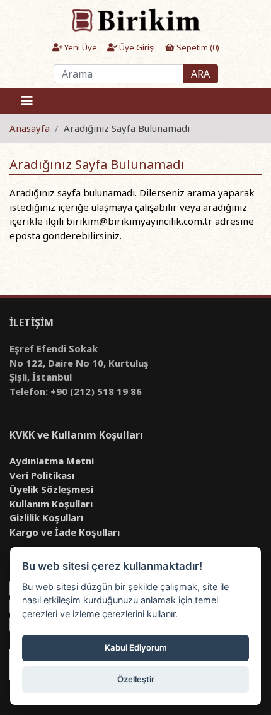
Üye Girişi (136, 47)
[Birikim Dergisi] (135, 19)
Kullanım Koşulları (51, 503)
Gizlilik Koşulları (46, 517)
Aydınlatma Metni (51, 460)
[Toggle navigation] (27, 101)
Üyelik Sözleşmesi (51, 489)
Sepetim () (197, 47)
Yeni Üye (79, 47)
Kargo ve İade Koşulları (64, 532)
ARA (200, 74)
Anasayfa (29, 128)
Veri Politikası (41, 475)
